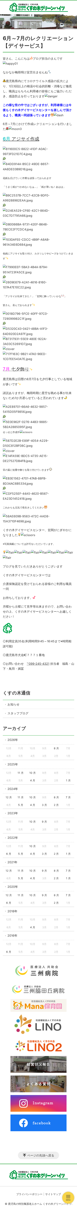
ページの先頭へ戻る (40, 1155)
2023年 (12, 813)
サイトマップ (53, 1194)
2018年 (12, 911)
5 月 (20, 804)
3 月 (44, 804)
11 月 (21, 772)
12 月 (9, 797)
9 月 (44, 821)
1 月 (68, 780)
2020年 (12, 887)
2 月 (56, 804)
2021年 (12, 862)
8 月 (56, 748)
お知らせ (13, 704)
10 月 (32, 772)
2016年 (12, 935)
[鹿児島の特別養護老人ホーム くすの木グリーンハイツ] (38, 7)
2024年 (12, 789)
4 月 (32, 780)
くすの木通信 (16, 693)
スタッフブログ (17, 713)
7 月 (68, 797)
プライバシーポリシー (29, 1194)
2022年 (12, 838)
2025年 (12, 764)
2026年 (12, 740)
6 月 (8, 853)
